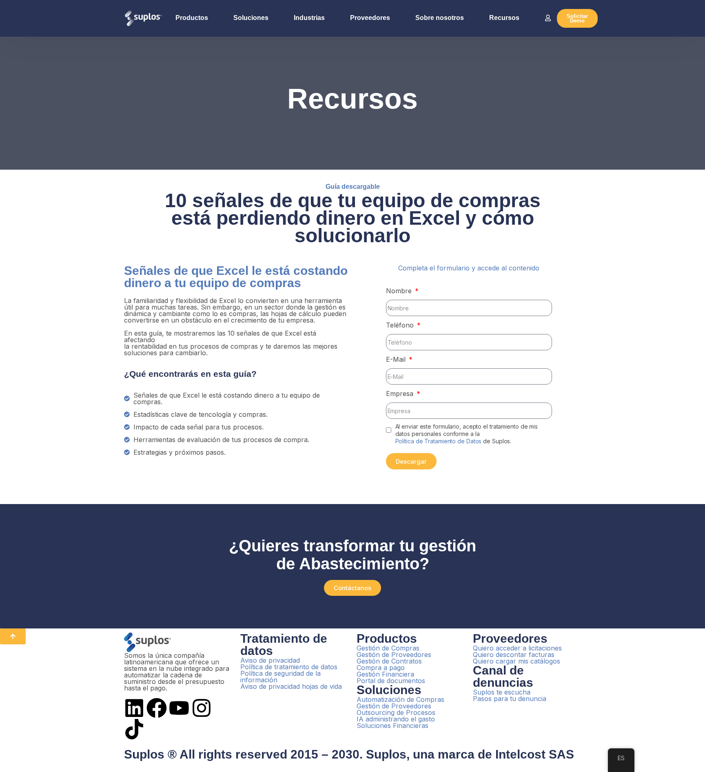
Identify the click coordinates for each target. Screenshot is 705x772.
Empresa (400, 393)
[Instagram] (201, 708)
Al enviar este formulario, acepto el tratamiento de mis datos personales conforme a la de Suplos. (466, 434)
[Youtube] (179, 708)
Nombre (400, 291)
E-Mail (397, 359)
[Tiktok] (134, 729)
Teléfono (401, 325)
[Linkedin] (134, 708)
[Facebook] (156, 708)
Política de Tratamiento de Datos (438, 441)
